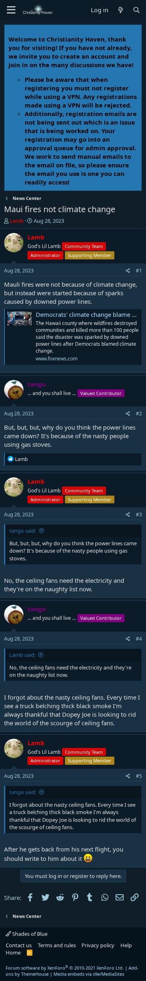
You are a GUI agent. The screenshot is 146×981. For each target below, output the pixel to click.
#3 (139, 514)
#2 (139, 413)
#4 (139, 638)
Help (126, 945)
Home (13, 952)
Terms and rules (57, 945)
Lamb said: (22, 654)
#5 (139, 776)
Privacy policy (98, 945)
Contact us (19, 945)
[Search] (136, 10)
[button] (11, 10)
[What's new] (120, 10)
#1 (139, 270)
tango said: (22, 530)
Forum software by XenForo (65, 968)
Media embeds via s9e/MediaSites (89, 974)
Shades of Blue (29, 933)
